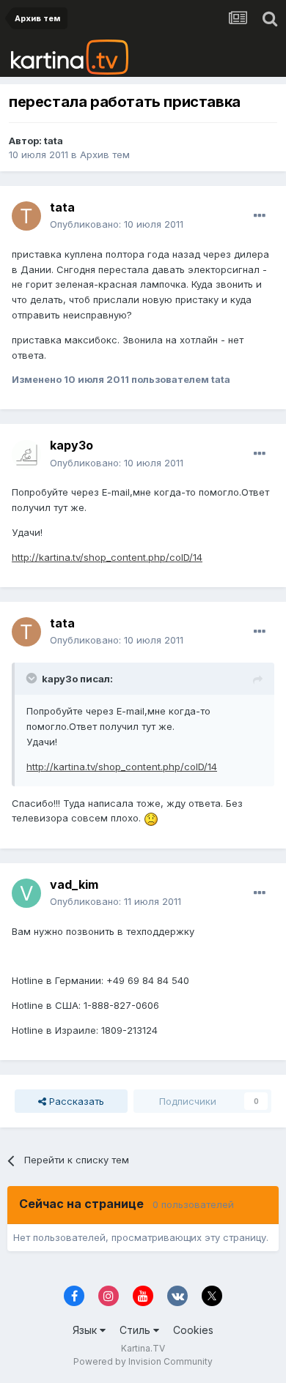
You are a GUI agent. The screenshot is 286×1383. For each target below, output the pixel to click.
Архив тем (105, 154)
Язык (86, 1330)
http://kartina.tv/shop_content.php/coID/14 (107, 557)
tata (53, 140)
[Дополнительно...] (259, 216)
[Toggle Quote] (33, 678)
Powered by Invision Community (143, 1361)
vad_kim (74, 884)
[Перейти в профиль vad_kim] (26, 893)
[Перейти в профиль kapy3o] (26, 454)
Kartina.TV (143, 1348)
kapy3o (71, 445)
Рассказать (75, 1101)
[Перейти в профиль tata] (26, 216)
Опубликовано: (116, 224)
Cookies (193, 1330)
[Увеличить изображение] (151, 818)
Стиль (136, 1330)
